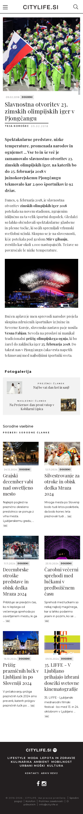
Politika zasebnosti (51, 801)
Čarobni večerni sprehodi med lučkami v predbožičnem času (61, 581)
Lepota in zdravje (57, 758)
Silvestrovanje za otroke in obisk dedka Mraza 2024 (62, 484)
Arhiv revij (49, 773)
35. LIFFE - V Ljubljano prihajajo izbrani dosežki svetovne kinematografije (61, 677)
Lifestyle (17, 758)
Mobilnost (61, 762)
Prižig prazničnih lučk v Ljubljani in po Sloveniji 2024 (21, 674)
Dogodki (27, 97)
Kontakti (32, 773)
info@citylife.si (48, 804)
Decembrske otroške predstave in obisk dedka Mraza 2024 (16, 581)
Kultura (55, 765)
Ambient (41, 762)
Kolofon (31, 801)
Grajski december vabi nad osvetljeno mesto (18, 484)
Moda (33, 758)
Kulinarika (21, 762)
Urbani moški (32, 765)
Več (5, 525)
